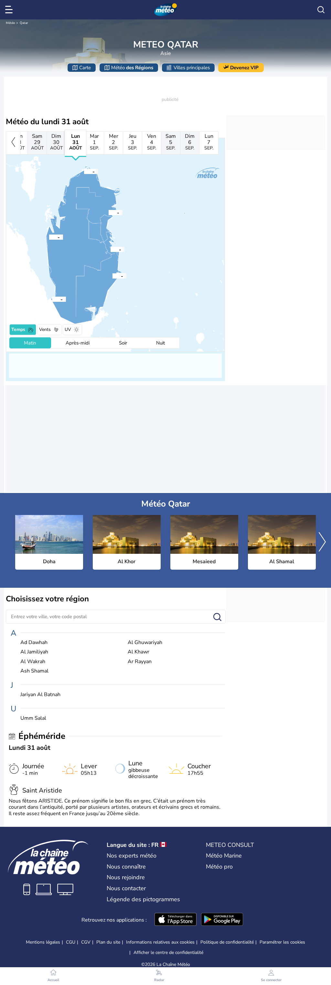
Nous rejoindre (126, 877)
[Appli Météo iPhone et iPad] (176, 920)
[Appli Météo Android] (222, 920)
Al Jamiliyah (34, 652)
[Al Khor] (108, 212)
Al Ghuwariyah (145, 643)
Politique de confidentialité (227, 942)
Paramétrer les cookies (282, 942)
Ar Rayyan (140, 662)
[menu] (10, 10)
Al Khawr (138, 652)
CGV (86, 942)
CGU (70, 942)
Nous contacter (126, 888)
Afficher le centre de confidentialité (168, 952)
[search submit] (217, 617)
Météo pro (219, 866)
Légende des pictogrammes (143, 899)
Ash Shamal (34, 671)
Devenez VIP (244, 67)
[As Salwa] (52, 299)
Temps (18, 329)
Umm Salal (33, 718)
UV (68, 329)
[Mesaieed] (112, 275)
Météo (10, 23)
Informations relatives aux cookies (160, 942)
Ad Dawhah (34, 643)
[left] (13, 143)
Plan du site (108, 942)
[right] (322, 542)
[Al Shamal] (84, 171)
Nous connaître (126, 866)
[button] (110, 249)
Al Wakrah (32, 662)
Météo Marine (224, 855)
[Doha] (110, 249)
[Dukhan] (49, 237)
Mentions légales (43, 942)
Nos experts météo (131, 855)
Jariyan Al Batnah (40, 695)
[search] (321, 10)
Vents (45, 329)
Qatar (24, 23)
